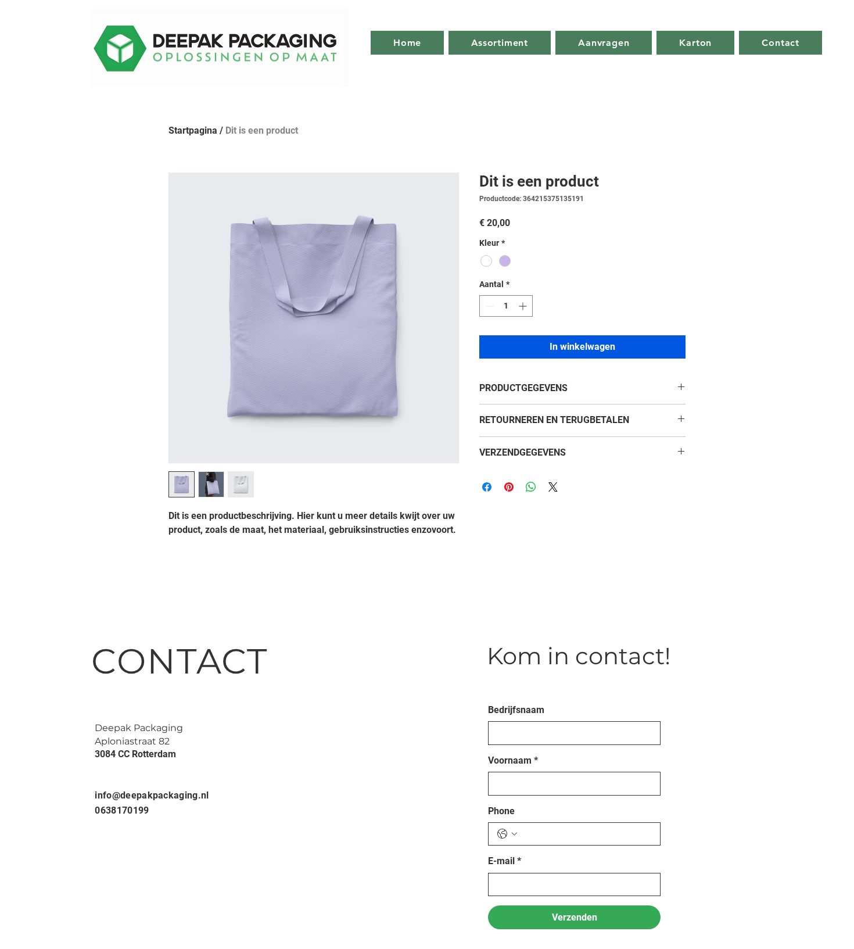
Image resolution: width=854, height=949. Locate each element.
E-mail (504, 860)
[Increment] (523, 306)
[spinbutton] (506, 306)
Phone (501, 811)
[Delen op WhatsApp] (531, 487)
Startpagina (192, 130)
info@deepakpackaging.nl (152, 795)
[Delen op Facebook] (487, 487)
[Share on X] (553, 487)
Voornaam (513, 760)
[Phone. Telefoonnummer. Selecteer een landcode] (507, 834)
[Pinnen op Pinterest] (509, 487)
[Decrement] (488, 306)
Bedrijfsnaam (516, 709)
